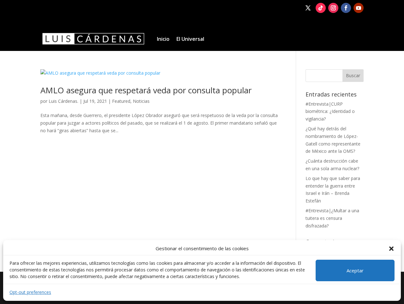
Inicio (163, 38)
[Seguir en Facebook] (346, 8)
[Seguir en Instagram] (333, 8)
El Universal (190, 38)
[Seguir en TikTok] (321, 8)
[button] (391, 248)
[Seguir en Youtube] (359, 8)
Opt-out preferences (30, 292)
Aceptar (355, 270)
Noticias (141, 101)
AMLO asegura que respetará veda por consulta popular (146, 90)
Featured (121, 101)
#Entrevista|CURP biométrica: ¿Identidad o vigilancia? (330, 111)
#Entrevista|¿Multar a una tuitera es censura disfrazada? (332, 218)
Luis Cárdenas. (63, 101)
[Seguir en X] (308, 8)
